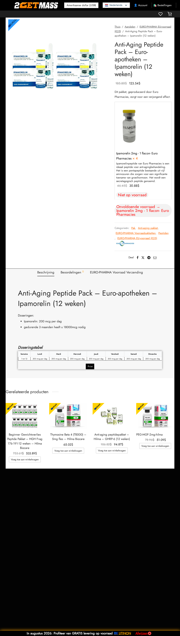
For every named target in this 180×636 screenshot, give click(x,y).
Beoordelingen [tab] (72, 272)
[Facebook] (137, 257)
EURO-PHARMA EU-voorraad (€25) (137, 238)
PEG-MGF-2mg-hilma (149, 434)
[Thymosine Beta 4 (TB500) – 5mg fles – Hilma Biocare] (68, 416)
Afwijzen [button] (142, 633)
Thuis (117, 27)
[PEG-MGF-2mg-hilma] (155, 416)
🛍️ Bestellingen (162, 5)
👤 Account (140, 5)
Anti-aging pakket (148, 228)
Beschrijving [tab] (45, 272)
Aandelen (130, 27)
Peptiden (163, 233)
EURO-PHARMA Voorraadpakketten (136, 233)
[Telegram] (149, 257)
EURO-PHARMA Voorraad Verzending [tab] (116, 272)
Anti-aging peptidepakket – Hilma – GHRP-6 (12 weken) (112, 436)
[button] (129, 125)
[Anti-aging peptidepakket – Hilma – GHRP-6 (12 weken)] (112, 416)
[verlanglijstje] (160, 14)
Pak (133, 228)
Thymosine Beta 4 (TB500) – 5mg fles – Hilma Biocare (68, 436)
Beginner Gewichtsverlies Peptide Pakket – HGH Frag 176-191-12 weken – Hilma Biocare (24, 441)
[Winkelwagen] (170, 14)
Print (90, 366)
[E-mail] (155, 257)
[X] (143, 257)
